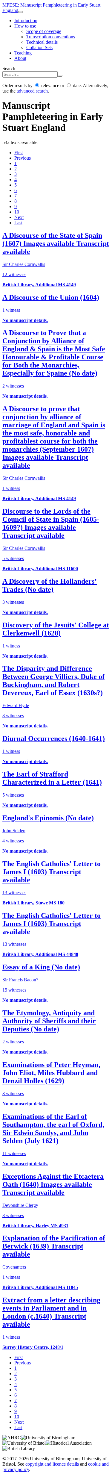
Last (18, 222)
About (20, 58)
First (18, 152)
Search (8, 68)
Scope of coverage (43, 31)
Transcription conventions (50, 36)
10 (16, 211)
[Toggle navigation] (20, 12)
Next (19, 217)
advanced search (32, 90)
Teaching (23, 52)
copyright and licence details (52, 1464)
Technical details (42, 42)
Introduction (25, 20)
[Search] (60, 76)
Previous (22, 158)
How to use (25, 25)
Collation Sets (39, 47)
